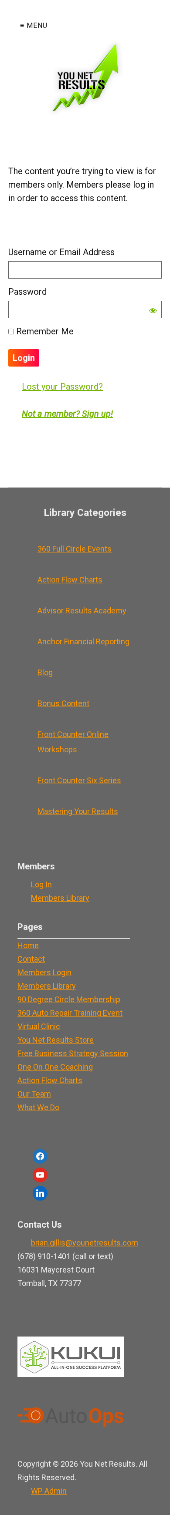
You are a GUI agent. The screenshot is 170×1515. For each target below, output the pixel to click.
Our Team (34, 1093)
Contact (31, 958)
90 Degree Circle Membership (68, 999)
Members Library (60, 897)
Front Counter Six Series (79, 780)
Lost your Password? (62, 386)
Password (27, 291)
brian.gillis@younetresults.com (84, 1242)
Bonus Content (63, 703)
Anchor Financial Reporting (83, 641)
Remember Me (44, 331)
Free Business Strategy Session (72, 1053)
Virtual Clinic (38, 1026)
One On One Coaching (55, 1066)
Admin (49, 1490)
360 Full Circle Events (74, 548)
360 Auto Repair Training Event (69, 1012)
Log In (41, 884)
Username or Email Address (61, 252)
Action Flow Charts (69, 579)
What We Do (38, 1107)
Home (28, 945)
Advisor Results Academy (81, 610)
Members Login (44, 972)
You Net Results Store (55, 1039)
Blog (45, 672)
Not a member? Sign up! (67, 413)
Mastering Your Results (77, 811)
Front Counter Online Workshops (73, 742)
